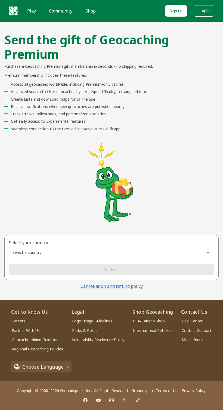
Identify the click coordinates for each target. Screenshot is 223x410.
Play (31, 11)
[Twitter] (124, 400)
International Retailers (153, 330)
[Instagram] (111, 400)
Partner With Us (26, 330)
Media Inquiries (195, 339)
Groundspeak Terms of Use (155, 390)
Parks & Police (85, 330)
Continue (112, 269)
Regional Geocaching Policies (37, 349)
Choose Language (43, 366)
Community (60, 11)
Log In (204, 10)
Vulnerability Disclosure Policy (98, 339)
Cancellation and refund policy (111, 286)
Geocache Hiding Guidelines (36, 339)
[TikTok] (137, 400)
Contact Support (196, 330)
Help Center (192, 320)
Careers (18, 320)
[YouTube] (98, 400)
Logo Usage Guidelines (92, 320)
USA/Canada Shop (149, 320)
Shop (90, 11)
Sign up (176, 10)
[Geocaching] (13, 11)
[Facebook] (85, 400)
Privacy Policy (194, 390)
